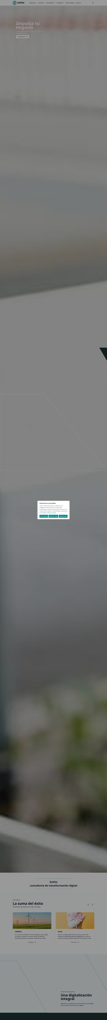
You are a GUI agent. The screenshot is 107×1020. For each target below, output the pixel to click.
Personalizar (43, 516)
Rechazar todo (53, 516)
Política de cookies (51, 512)
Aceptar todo (63, 516)
